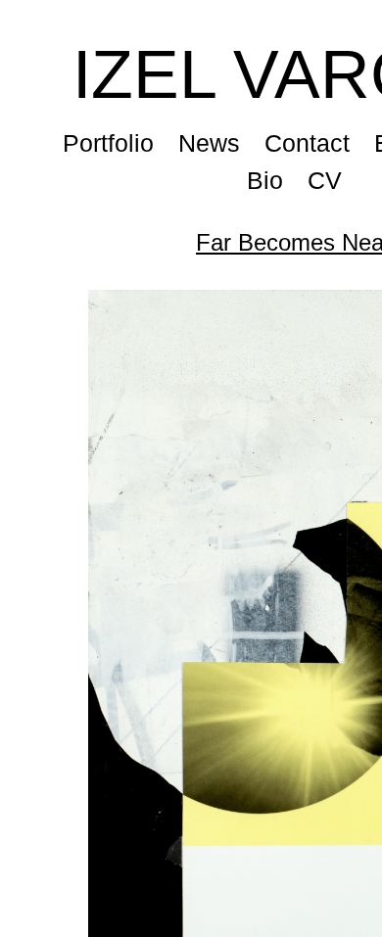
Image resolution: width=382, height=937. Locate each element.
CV (325, 180)
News (211, 143)
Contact (309, 143)
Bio (265, 180)
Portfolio (110, 143)
